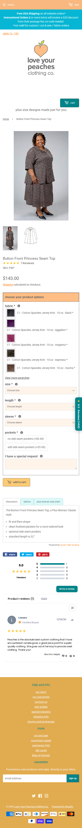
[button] (64, 656)
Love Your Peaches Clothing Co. (31, 806)
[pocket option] (21, 432)
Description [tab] (12, 501)
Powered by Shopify (62, 806)
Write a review (67, 589)
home (6, 119)
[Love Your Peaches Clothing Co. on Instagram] (46, 796)
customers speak (41, 740)
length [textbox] (14, 400)
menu (11, 4)
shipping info (41, 716)
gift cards (41, 750)
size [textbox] (15, 384)
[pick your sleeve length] (19, 416)
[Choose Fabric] (18, 305)
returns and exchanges (41, 721)
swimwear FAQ (41, 745)
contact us (41, 701)
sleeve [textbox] (23, 416)
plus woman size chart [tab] (48, 501)
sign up (73, 778)
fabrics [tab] (27, 501)
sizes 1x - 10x (10, 33)
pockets (19, 432)
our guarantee (41, 696)
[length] (19, 400)
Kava (77, 545)
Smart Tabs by (67, 545)
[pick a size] (16, 384)
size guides (41, 706)
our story (41, 691)
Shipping (8, 284)
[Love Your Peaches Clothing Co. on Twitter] (34, 796)
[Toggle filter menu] (72, 608)
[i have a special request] (41, 456)
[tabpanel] (41, 523)
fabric (18, 306)
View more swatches (17, 377)
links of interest (41, 755)
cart (72, 102)
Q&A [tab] (44, 599)
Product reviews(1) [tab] (21, 599)
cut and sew (41, 735)
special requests (41, 711)
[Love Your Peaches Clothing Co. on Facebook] (40, 796)
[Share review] (72, 620)
